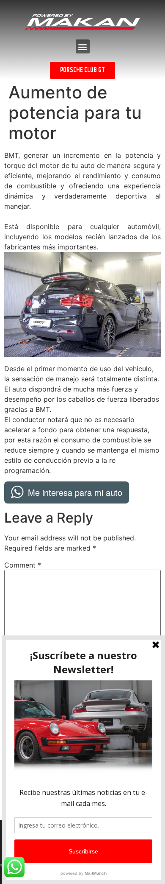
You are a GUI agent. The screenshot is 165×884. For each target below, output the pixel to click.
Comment (22, 565)
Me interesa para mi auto (75, 492)
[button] (83, 46)
